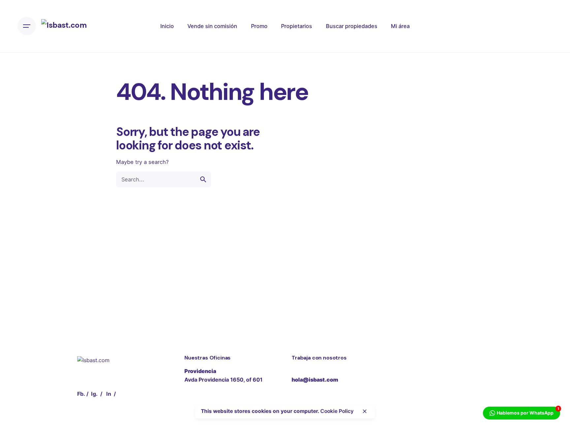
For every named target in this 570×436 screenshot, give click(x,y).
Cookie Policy (337, 411)
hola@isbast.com (315, 379)
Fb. (81, 393)
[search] (203, 179)
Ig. (94, 393)
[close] (365, 411)
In (108, 393)
